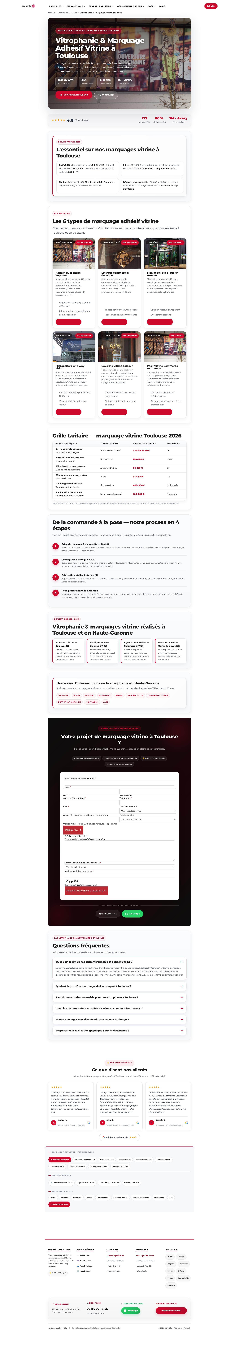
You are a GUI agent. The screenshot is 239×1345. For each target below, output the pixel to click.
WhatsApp (108, 94)
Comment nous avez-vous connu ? (83, 863)
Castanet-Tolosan (158, 695)
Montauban (92, 702)
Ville (66, 806)
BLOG (162, 6)
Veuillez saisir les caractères (79, 871)
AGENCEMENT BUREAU (129, 6)
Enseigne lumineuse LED (85, 1160)
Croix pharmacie (57, 1166)
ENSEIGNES (55, 6)
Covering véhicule (131, 1183)
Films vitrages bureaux (109, 1183)
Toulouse (63, 695)
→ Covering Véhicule (115, 1256)
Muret (76, 695)
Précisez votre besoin (76, 836)
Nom (68, 787)
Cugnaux (171, 1285)
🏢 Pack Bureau (83, 1271)
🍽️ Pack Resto (83, 1256)
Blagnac (89, 695)
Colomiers (105, 695)
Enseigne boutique (77, 1166)
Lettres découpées (143, 1160)
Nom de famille (125, 795)
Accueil (51, 13)
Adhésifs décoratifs (120, 1166)
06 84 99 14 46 (97, 1308)
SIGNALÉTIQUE (75, 6)
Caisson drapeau (163, 1160)
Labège (181, 1257)
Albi (105, 702)
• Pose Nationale (113, 1271)
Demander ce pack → (160, 412)
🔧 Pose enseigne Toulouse (61, 1183)
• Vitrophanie (141, 1271)
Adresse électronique (74, 798)
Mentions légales (54, 1328)
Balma (119, 695)
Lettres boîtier (125, 1160)
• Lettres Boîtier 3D (143, 1266)
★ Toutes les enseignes (60, 1160)
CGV (65, 1328)
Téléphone (125, 798)
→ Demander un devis (59, 1204)
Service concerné (128, 806)
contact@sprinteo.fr (96, 1313)
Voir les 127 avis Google (121, 1137)
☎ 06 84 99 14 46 (108, 914)
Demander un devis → (68, 322)
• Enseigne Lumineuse (145, 1261)
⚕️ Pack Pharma (84, 1261)
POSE (151, 6)
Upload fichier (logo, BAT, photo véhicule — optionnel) (90, 824)
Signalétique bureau (86, 1183)
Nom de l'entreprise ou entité (80, 778)
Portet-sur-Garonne (69, 702)
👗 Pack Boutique (84, 1266)
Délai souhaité (126, 815)
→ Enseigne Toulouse (145, 1256)
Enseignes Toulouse (67, 13)
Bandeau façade (107, 1160)
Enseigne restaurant (98, 1166)
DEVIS (211, 6)
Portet (170, 1278)
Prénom (66, 795)
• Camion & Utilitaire (114, 1261)
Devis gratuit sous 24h (75, 94)
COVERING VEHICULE (100, 6)
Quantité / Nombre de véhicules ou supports (85, 815)
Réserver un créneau (171, 1310)
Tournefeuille (135, 695)
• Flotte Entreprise (113, 1266)
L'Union (181, 1271)
